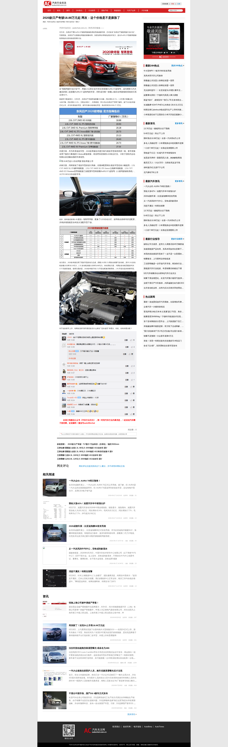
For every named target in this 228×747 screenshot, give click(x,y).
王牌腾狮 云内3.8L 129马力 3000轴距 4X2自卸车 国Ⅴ (79, 459)
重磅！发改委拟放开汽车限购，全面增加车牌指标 (164, 302)
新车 (68, 10)
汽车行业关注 (51, 22)
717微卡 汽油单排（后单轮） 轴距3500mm (101, 444)
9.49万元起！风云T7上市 (154, 133)
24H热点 (79, 10)
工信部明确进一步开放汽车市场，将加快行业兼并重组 (166, 264)
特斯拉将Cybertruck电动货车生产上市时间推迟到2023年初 (168, 110)
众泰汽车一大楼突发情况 (154, 307)
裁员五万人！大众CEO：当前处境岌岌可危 (162, 163)
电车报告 (137, 727)
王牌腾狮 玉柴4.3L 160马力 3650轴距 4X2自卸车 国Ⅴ (79, 455)
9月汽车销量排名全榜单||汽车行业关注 (160, 273)
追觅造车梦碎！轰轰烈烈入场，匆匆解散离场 (163, 158)
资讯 (58, 10)
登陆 (172, 4)
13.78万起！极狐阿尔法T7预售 (157, 129)
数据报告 (117, 10)
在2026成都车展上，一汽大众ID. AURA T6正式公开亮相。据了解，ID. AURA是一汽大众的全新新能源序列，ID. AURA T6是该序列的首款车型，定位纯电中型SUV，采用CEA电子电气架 (102, 488)
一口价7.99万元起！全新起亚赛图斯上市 (161, 148)
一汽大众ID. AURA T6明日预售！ (84, 481)
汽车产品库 (131, 10)
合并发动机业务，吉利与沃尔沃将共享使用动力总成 (165, 288)
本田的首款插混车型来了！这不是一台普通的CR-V (165, 254)
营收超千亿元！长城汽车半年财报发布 (160, 153)
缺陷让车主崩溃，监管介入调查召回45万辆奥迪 (164, 244)
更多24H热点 (177, 66)
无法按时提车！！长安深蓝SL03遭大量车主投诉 (164, 90)
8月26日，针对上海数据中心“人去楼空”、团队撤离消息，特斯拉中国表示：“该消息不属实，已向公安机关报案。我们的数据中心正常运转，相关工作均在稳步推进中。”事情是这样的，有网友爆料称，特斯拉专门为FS (103, 578)
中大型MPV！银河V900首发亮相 (157, 71)
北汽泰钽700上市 (151, 172)
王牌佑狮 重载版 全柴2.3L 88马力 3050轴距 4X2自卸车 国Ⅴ (82, 448)
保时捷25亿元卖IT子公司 (154, 167)
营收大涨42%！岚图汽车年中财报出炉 (87, 503)
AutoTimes (159, 727)
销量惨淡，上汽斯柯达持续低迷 (157, 259)
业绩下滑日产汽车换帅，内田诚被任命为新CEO (164, 283)
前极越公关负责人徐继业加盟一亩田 (159, 80)
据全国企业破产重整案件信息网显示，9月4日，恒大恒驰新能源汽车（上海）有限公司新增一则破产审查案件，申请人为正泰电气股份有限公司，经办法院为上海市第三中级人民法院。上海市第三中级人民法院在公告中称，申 (102, 610)
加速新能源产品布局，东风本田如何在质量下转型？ (165, 249)
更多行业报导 (177, 239)
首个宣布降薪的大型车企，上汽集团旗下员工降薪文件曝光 (168, 321)
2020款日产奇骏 (74, 444)
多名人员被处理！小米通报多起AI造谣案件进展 (163, 143)
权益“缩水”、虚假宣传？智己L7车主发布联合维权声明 (166, 100)
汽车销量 (145, 10)
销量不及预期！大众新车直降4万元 (158, 336)
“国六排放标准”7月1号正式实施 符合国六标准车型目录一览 (168, 331)
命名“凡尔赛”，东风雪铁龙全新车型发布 (160, 346)
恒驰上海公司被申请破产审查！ (84, 603)
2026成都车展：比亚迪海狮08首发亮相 (87, 526)
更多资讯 (131, 714)
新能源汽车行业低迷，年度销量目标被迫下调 (163, 268)
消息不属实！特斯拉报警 (80, 571)
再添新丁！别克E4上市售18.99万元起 (87, 625)
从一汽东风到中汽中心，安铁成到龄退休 (88, 549)
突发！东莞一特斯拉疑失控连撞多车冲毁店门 (163, 341)
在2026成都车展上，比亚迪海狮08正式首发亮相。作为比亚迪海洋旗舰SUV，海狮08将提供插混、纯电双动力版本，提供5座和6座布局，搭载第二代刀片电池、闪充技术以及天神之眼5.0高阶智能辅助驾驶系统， (102, 533)
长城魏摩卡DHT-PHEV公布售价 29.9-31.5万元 (163, 105)
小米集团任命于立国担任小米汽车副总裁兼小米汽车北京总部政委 (171, 115)
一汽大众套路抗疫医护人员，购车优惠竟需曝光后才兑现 (95, 671)
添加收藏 (165, 4)
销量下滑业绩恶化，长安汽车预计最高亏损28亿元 (165, 278)
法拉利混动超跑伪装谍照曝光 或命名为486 (89, 648)
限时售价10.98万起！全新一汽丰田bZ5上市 (162, 138)
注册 (178, 4)
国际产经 (104, 10)
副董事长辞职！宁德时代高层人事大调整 (161, 95)
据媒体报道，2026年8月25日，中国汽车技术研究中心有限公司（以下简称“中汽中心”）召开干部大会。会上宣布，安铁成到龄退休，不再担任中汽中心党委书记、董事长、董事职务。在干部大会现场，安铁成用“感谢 (102, 556)
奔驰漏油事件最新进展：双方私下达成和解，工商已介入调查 (169, 326)
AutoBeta (148, 727)
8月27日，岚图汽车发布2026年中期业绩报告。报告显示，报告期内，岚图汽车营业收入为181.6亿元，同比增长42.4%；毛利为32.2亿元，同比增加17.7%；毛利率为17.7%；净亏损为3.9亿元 (102, 510)
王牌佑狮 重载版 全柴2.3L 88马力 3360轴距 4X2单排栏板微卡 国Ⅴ (85, 452)
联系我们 (116, 727)
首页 (49, 10)
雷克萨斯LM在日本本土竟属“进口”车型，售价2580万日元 (168, 312)
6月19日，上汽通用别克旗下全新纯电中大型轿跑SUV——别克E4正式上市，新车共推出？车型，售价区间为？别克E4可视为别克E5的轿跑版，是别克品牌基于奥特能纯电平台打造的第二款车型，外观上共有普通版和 (102, 632)
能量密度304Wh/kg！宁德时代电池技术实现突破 (164, 316)
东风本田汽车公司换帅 (153, 76)
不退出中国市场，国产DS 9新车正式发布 (88, 693)
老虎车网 (127, 727)
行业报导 (92, 10)
